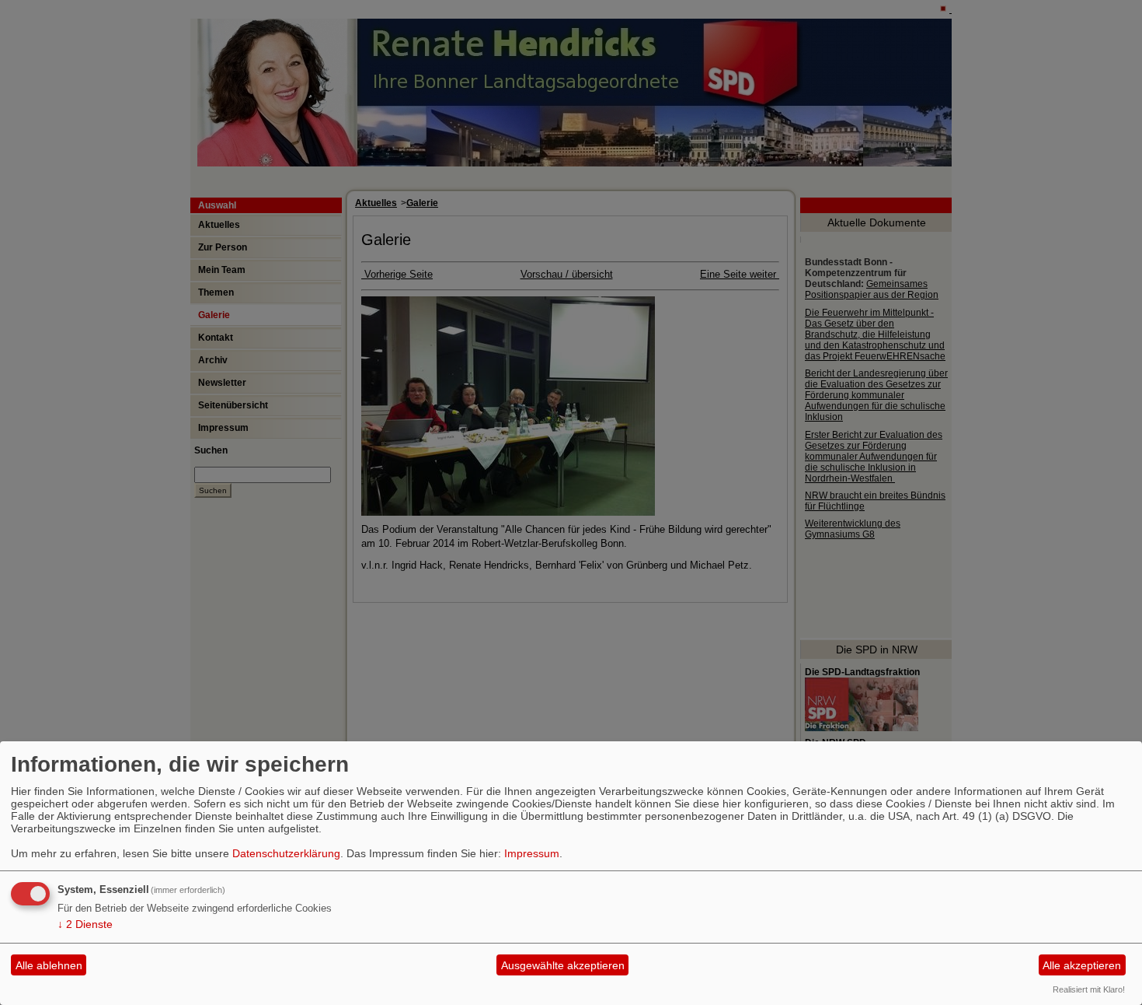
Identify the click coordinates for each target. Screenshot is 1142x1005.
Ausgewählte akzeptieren (563, 965)
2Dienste (85, 924)
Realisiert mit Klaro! (1089, 989)
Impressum (531, 853)
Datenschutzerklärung (286, 853)
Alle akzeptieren (1082, 965)
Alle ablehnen (49, 965)
